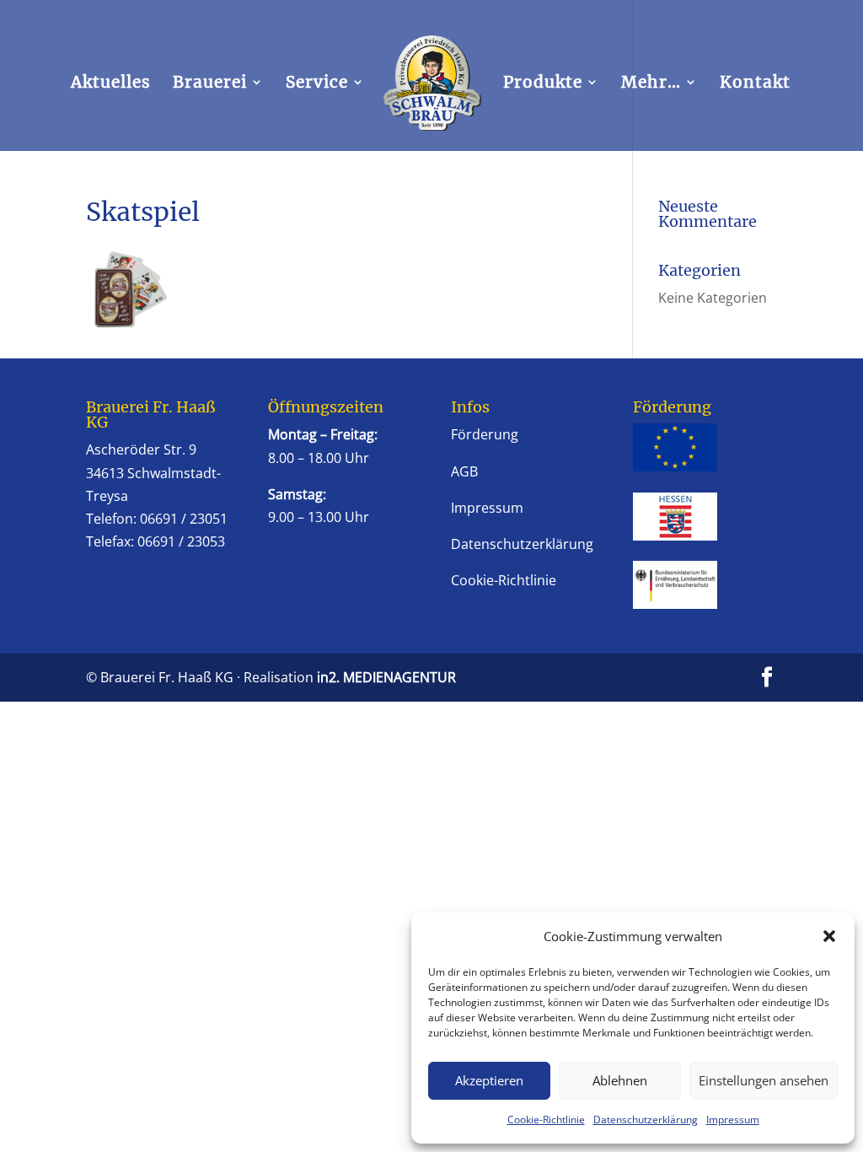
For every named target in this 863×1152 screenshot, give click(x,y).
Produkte (542, 84)
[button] (829, 936)
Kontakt (755, 84)
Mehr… (651, 84)
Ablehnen (619, 1080)
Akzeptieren (489, 1080)
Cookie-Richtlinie (546, 1119)
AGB (464, 471)
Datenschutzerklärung (645, 1119)
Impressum (732, 1119)
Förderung (484, 434)
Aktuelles (111, 84)
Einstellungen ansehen (763, 1080)
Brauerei (210, 84)
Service (317, 84)
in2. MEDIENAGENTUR (386, 677)
